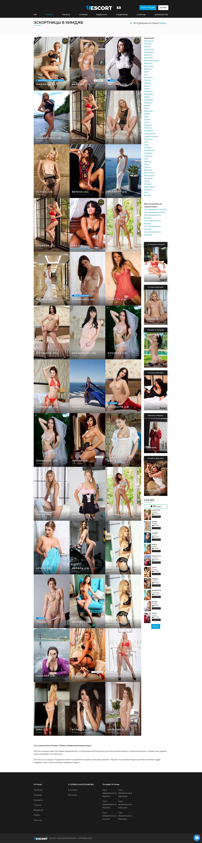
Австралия (148, 41)
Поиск (49, 15)
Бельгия (147, 55)
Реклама (72, 795)
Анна (154, 567)
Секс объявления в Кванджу (125, 804)
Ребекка (155, 579)
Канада (147, 105)
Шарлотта (156, 510)
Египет (147, 88)
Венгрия (148, 63)
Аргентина (149, 49)
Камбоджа (148, 100)
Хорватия (148, 178)
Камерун (148, 102)
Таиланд (147, 161)
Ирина (154, 544)
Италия (147, 97)
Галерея (38, 795)
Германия (148, 77)
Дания (147, 86)
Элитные (38, 790)
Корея (162, 23)
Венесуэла (148, 66)
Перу (146, 144)
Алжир (147, 46)
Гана (146, 74)
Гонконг (147, 80)
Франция (148, 170)
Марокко (148, 125)
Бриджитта (156, 590)
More (155, 626)
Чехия (146, 181)
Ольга (154, 613)
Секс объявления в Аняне (155, 209)
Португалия (149, 150)
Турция (147, 167)
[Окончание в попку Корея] (87, 117)
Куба (146, 116)
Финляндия (149, 175)
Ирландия (148, 94)
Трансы (66, 15)
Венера (154, 602)
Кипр (146, 108)
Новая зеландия (151, 136)
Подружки (122, 15)
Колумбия (148, 111)
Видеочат (101, 15)
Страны (83, 15)
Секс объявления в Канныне (125, 793)
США (146, 158)
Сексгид (38, 820)
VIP (35, 15)
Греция (147, 83)
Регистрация (148, 8)
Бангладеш (149, 52)
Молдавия (148, 130)
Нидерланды (150, 133)
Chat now (156, 516)
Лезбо (37, 815)
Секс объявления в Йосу (154, 212)
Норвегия (148, 139)
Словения (148, 156)
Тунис (146, 164)
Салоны (141, 15)
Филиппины (149, 172)
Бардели (38, 800)
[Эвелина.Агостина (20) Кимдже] (52, 63)
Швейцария (149, 187)
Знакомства (161, 15)
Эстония (147, 184)
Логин (163, 8)
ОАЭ (146, 142)
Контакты (73, 790)
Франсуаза (156, 556)
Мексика (148, 128)
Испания (148, 91)
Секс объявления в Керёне (109, 793)
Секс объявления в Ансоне (109, 815)
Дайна (154, 522)
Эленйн (155, 533)
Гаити (146, 71)
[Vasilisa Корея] (87, 63)
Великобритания (151, 60)
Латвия (147, 119)
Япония (147, 195)
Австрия (147, 43)
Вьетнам (148, 69)
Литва (146, 122)
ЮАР (146, 192)
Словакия (148, 153)
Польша (147, 147)
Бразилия (148, 57)
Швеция (147, 189)
